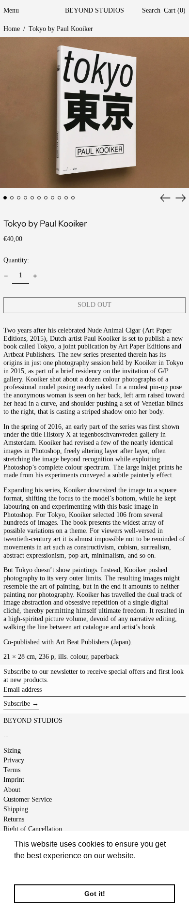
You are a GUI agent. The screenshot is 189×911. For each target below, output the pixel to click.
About (11, 789)
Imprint (13, 779)
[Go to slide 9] (59, 197)
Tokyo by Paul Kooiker (61, 28)
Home (11, 28)
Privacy (13, 760)
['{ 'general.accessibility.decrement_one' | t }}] (6, 276)
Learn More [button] (35, 869)
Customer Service (27, 799)
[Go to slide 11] (73, 197)
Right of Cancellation (32, 829)
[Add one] (35, 276)
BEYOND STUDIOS (94, 10)
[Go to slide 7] (45, 197)
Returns (13, 819)
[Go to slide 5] (32, 197)
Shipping (15, 809)
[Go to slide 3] (18, 197)
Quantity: (16, 260)
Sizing (12, 750)
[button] (151, 10)
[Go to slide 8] (52, 197)
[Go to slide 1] (5, 197)
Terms (11, 770)
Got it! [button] (94, 893)
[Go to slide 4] (25, 197)
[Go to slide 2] (12, 197)
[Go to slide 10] (66, 197)
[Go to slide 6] (39, 197)
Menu (11, 10)
